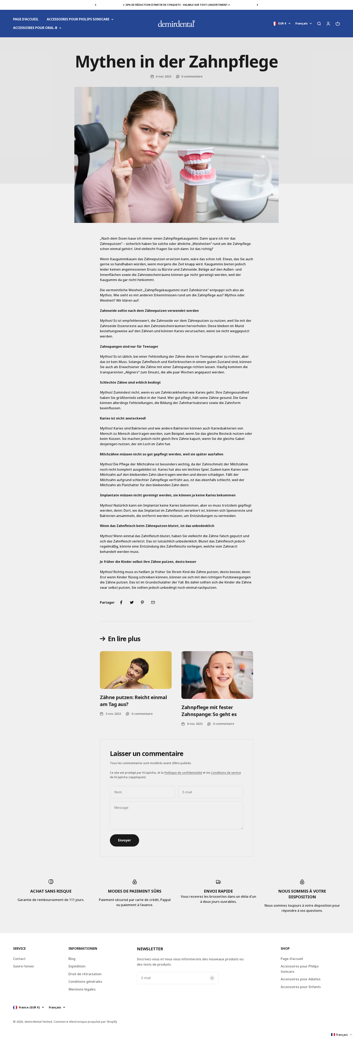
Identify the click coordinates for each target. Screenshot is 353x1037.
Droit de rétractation (85, 974)
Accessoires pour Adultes (301, 979)
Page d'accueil (292, 958)
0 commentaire (191, 76)
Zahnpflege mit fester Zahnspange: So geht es (209, 710)
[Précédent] (95, 5)
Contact (19, 958)
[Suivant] (257, 5)
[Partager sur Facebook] (121, 602)
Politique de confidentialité (183, 773)
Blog (71, 958)
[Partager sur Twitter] (132, 602)
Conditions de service (226, 773)
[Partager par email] (153, 602)
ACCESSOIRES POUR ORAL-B (35, 27)
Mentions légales (82, 989)
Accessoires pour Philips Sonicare (300, 969)
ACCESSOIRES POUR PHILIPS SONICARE (78, 19)
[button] (342, 1034)
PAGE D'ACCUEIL (26, 19)
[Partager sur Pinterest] (142, 602)
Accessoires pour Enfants (301, 987)
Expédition (76, 966)
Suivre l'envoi (23, 966)
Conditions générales (85, 981)
